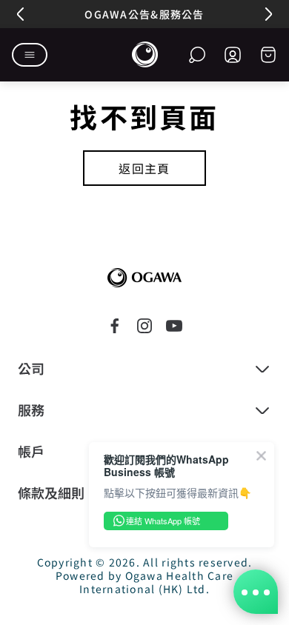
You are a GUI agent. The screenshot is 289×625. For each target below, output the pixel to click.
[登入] (232, 55)
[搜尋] (197, 55)
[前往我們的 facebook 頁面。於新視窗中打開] (115, 326)
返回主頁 (144, 168)
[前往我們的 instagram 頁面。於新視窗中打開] (144, 326)
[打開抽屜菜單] (29, 55)
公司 (31, 369)
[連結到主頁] (144, 277)
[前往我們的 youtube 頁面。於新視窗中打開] (174, 326)
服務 (31, 410)
